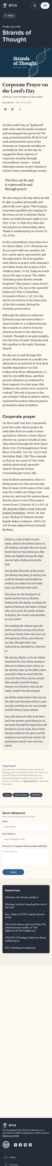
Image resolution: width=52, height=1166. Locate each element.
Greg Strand (8, 102)
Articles (12, 1157)
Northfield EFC (30, 781)
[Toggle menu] (45, 5)
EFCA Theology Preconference (20, 947)
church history (21, 794)
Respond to (25, 846)
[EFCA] (4, 5)
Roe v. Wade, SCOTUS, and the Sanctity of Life (25, 916)
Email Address (8, 833)
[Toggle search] (34, 5)
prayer (7, 794)
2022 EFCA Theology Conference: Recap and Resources (25, 939)
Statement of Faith (10, 1135)
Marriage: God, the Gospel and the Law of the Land (26, 906)
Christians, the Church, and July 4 (21, 897)
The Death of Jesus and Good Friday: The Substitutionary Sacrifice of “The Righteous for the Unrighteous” (25, 927)
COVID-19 (36, 794)
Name (5, 821)
